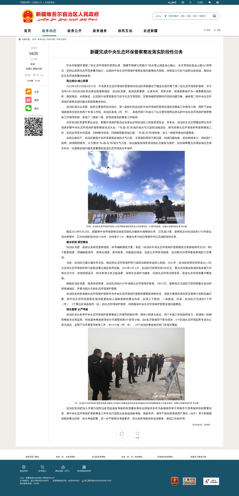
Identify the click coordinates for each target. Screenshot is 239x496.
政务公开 (74, 31)
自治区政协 (49, 2)
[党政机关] (175, 481)
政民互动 (125, 31)
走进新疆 (150, 31)
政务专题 (51, 39)
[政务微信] (210, 2)
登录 (208, 30)
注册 (218, 30)
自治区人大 (37, 2)
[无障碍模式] (190, 2)
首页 (27, 31)
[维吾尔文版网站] (172, 2)
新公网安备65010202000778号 (97, 480)
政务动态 (49, 31)
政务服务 (100, 31)
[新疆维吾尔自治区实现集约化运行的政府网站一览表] (189, 480)
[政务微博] (217, 2)
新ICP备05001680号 (40, 480)
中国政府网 (25, 2)
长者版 (200, 2)
